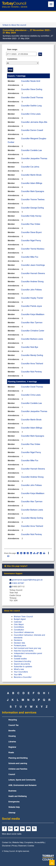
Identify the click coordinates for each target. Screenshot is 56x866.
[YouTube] (29, 828)
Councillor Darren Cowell (32, 130)
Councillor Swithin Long (31, 105)
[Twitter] (17, 828)
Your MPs (18, 674)
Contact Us (6, 842)
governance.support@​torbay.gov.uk (27, 579)
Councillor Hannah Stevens (33, 273)
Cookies (31, 845)
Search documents (22, 663)
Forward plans (20, 645)
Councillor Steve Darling (31, 89)
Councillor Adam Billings (31, 183)
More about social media (11, 833)
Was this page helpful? (16, 566)
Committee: (12, 59)
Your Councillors (21, 671)
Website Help (14, 807)
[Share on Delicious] (37, 553)
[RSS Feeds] (35, 828)
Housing (12, 736)
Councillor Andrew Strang (32, 281)
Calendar (18, 621)
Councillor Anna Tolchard (32, 363)
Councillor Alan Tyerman (31, 322)
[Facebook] (5, 828)
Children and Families (17, 769)
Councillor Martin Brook (31, 174)
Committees (19, 626)
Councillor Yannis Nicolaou (32, 248)
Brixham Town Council (23, 616)
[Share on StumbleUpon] (34, 553)
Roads (11, 752)
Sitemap (11, 812)
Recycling (12, 719)
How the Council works (23, 650)
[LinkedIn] (23, 828)
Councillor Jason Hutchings (33, 264)
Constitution (19, 629)
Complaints (28, 842)
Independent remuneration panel (28, 653)
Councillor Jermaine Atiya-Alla (34, 121)
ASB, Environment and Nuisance (22, 785)
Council (11, 774)
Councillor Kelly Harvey (31, 215)
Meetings (18, 656)
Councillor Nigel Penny (31, 240)
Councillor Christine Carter (32, 330)
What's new (19, 669)
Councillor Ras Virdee (30, 223)
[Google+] (11, 828)
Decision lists (19, 642)
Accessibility (40, 842)
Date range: (12, 49)
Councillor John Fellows (31, 289)
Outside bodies (20, 658)
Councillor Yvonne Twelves (32, 199)
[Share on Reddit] (40, 553)
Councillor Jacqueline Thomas (34, 158)
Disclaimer (6, 845)
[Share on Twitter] (21, 553)
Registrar (12, 747)
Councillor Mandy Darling (32, 355)
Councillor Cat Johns (30, 166)
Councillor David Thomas (32, 97)
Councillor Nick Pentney (31, 371)
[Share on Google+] (24, 553)
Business (12, 790)
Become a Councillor (23, 677)
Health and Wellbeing (17, 796)
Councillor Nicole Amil (30, 80)
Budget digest (20, 619)
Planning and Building (18, 758)
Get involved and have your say (27, 648)
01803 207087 (18, 583)
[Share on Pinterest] (27, 553)
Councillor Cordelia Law (31, 150)
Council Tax (13, 725)
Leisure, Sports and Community (21, 779)
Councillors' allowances (24, 632)
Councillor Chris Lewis (31, 113)
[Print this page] (46, 553)
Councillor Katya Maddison (32, 314)
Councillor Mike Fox (29, 256)
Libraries (12, 741)
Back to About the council (15, 24)
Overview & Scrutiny (22, 661)
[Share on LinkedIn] (31, 553)
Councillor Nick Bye (29, 346)
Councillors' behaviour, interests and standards (29, 636)
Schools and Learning (17, 763)
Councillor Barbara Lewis (32, 338)
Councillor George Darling (32, 207)
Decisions (18, 640)
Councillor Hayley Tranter (32, 297)
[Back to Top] (52, 862)
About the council (12, 610)
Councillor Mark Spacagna (32, 191)
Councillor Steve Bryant (31, 232)
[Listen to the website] (7, 556)
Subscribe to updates (23, 666)
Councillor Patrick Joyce (31, 305)
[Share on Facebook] (18, 553)
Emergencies (13, 801)
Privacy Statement (19, 845)
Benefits (11, 730)
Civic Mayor (19, 624)
